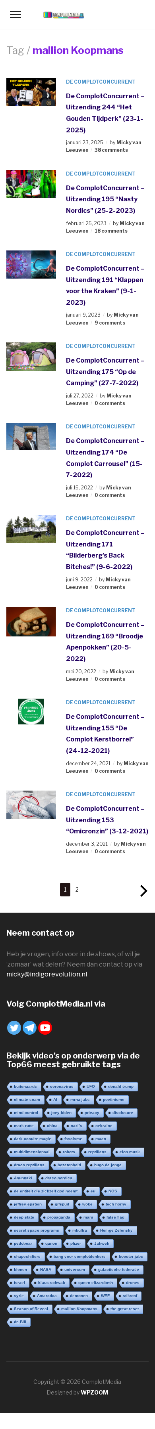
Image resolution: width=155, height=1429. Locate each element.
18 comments (111, 231)
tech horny (116, 1204)
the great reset (124, 1309)
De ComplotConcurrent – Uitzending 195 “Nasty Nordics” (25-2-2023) (105, 199)
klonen (20, 1269)
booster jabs (131, 1256)
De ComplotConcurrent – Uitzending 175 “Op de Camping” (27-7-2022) (105, 372)
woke (87, 1204)
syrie (19, 1295)
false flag (115, 1217)
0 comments (110, 403)
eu (93, 1191)
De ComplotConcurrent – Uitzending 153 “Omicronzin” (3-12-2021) (107, 820)
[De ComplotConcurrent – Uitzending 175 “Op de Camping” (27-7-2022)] (31, 356)
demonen (79, 1295)
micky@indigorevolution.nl (46, 974)
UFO (91, 1086)
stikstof (130, 1295)
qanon (51, 1243)
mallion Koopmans (79, 1309)
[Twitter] (14, 1028)
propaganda (58, 1217)
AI (55, 1099)
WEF (105, 1295)
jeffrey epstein (28, 1204)
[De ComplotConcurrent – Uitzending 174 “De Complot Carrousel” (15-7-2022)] (31, 436)
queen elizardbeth (95, 1282)
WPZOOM (94, 1392)
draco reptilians (29, 1165)
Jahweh (101, 1243)
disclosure (122, 1112)
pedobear (23, 1243)
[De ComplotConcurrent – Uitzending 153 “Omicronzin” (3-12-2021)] (31, 804)
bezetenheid (69, 1165)
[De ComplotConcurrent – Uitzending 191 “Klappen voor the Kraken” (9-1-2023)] (31, 263)
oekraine (103, 1125)
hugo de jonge (108, 1165)
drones (133, 1282)
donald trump (121, 1086)
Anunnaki (23, 1178)
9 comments (110, 323)
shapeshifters (27, 1256)
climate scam (27, 1099)
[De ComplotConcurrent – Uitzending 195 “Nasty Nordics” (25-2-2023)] (31, 183)
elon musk (130, 1152)
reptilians (97, 1152)
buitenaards (25, 1086)
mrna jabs (80, 1099)
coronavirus (62, 1086)
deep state (24, 1217)
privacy (92, 1112)
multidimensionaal (32, 1152)
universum (74, 1269)
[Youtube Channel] (45, 1028)
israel (19, 1282)
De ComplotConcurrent (101, 82)
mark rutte (24, 1125)
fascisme (73, 1139)
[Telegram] (30, 1028)
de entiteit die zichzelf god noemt (46, 1191)
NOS (112, 1191)
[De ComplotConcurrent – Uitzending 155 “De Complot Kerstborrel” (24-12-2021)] (31, 711)
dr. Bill (20, 1322)
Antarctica (47, 1295)
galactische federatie (118, 1269)
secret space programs (36, 1230)
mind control (26, 1112)
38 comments (111, 150)
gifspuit (62, 1204)
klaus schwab (51, 1282)
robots (69, 1152)
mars (88, 1217)
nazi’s (76, 1125)
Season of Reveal (31, 1309)
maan (100, 1139)
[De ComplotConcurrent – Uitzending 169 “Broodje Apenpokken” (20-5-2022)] (31, 621)
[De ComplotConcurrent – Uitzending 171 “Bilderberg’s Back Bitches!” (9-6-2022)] (31, 528)
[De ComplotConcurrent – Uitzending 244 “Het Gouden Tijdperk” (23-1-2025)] (31, 91)
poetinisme (113, 1099)
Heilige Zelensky (116, 1230)
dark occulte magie (32, 1139)
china (52, 1125)
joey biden (61, 1112)
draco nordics (58, 1178)
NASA (45, 1269)
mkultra (79, 1230)
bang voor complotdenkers (80, 1256)
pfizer (75, 1243)
